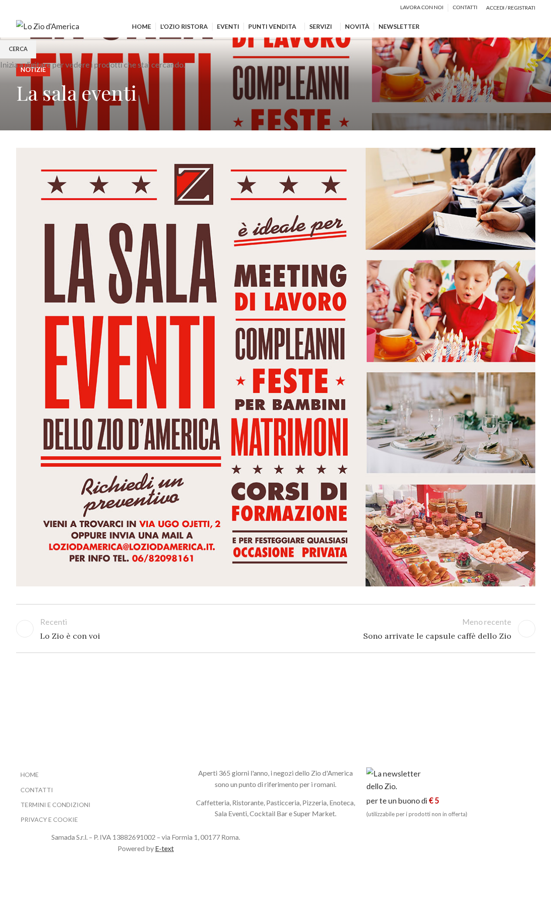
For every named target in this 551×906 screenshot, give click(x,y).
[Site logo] (47, 25)
